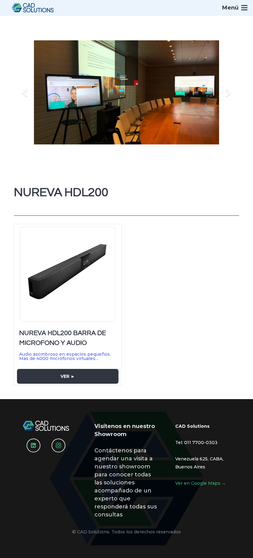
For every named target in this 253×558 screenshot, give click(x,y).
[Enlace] (33, 7)
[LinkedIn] (33, 445)
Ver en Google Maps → (200, 483)
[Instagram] (58, 445)
